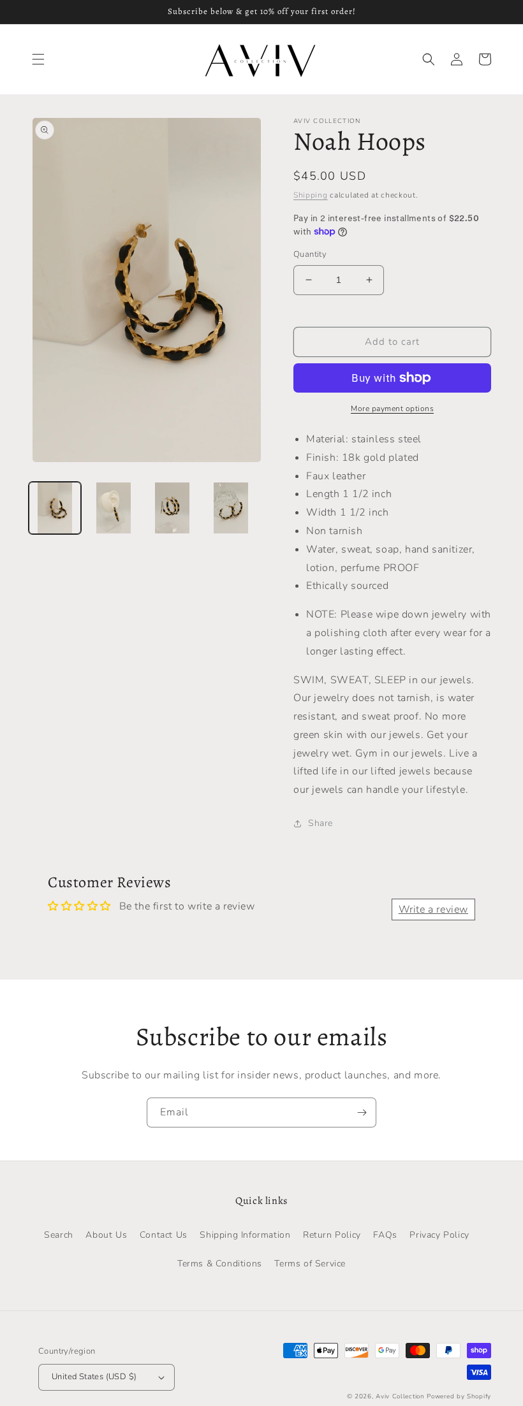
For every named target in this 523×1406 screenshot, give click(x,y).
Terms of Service (310, 1263)
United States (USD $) (94, 1376)
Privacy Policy (439, 1235)
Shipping (310, 195)
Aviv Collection (400, 1396)
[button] (38, 59)
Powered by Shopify (459, 1396)
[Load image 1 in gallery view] (55, 508)
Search (58, 1235)
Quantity (310, 254)
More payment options (392, 408)
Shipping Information (245, 1235)
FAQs (385, 1235)
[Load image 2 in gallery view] (113, 508)
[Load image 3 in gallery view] (172, 508)
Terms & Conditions (219, 1263)
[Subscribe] (362, 1112)
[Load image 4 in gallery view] (231, 508)
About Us (106, 1235)
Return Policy (332, 1235)
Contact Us (164, 1235)
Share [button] (320, 823)
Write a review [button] (433, 909)
